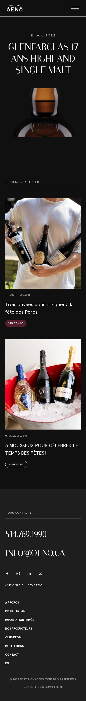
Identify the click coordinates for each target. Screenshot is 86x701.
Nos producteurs (18, 628)
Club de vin (13, 637)
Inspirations (14, 646)
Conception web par (43, 687)
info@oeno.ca (35, 553)
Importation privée (19, 620)
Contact (12, 654)
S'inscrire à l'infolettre (23, 585)
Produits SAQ (15, 611)
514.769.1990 (26, 534)
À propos (12, 602)
